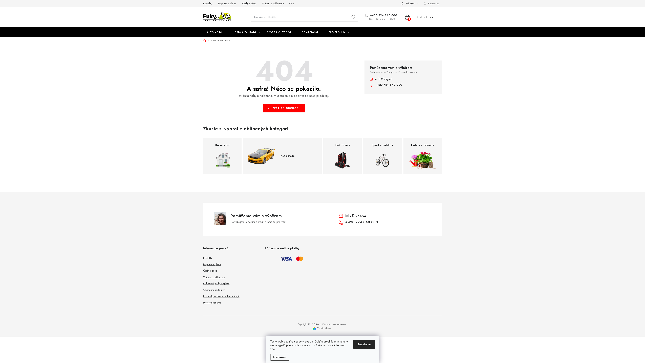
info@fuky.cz (383, 79)
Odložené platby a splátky (216, 283)
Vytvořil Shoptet (324, 328)
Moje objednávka (212, 302)
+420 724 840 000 (383, 15)
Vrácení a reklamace (273, 3)
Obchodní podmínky (214, 290)
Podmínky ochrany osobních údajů (221, 296)
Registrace (433, 3)
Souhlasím (364, 344)
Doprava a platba (227, 3)
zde (272, 349)
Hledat (353, 17)
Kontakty (207, 3)
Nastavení (279, 357)
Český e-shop (249, 3)
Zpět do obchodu (286, 108)
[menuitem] (216, 32)
